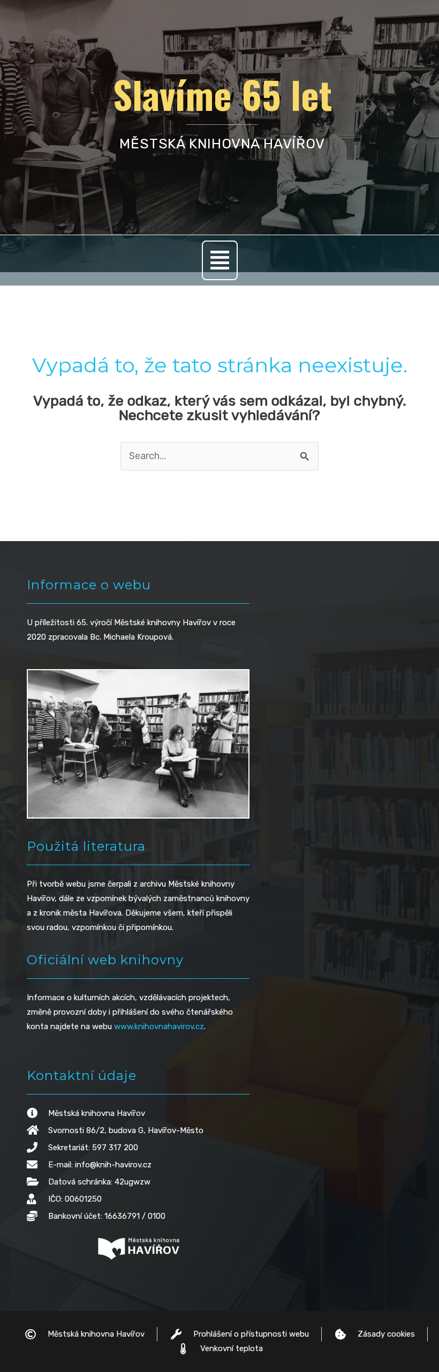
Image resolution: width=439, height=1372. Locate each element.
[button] (220, 260)
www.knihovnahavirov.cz (159, 1026)
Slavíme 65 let (222, 94)
